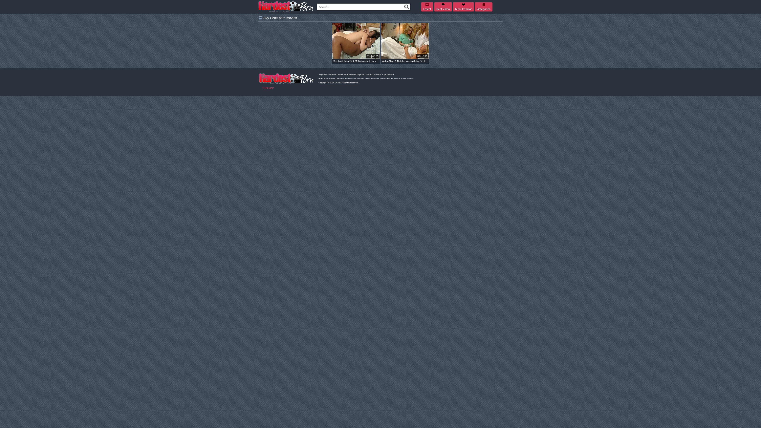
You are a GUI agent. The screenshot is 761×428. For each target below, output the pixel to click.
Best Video (443, 9)
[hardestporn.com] (286, 6)
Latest (427, 9)
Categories (483, 9)
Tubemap (268, 88)
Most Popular (463, 9)
